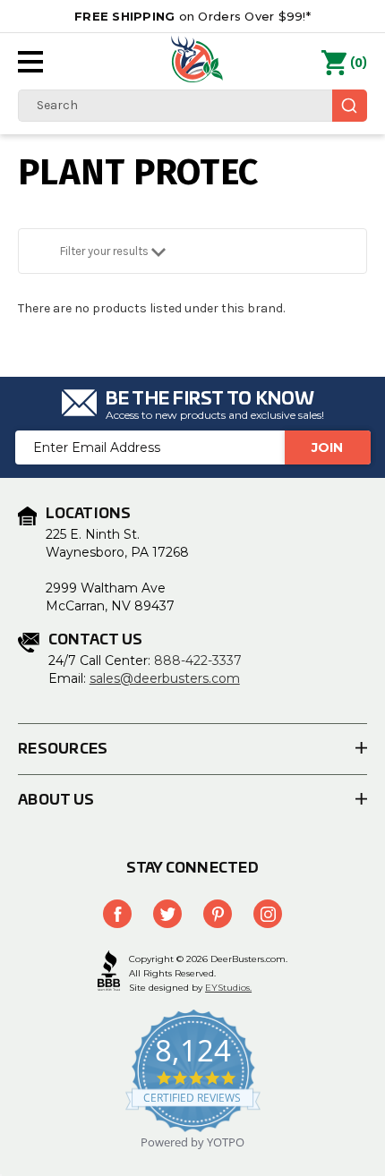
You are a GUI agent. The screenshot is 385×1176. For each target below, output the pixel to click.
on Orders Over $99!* (192, 16)
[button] (192, 251)
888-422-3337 (198, 660)
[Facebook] (117, 913)
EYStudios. (228, 987)
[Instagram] (267, 913)
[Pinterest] (217, 913)
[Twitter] (167, 913)
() (358, 63)
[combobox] (192, 105)
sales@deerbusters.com (165, 678)
